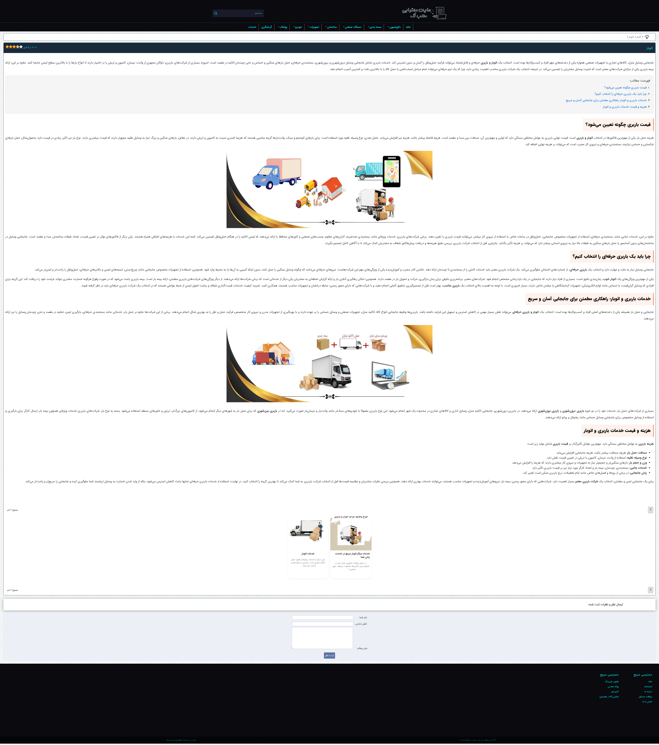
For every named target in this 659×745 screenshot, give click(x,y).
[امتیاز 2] (8, 46)
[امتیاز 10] (22, 46)
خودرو (298, 27)
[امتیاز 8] (18, 46)
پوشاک (283, 27)
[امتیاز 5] (13, 46)
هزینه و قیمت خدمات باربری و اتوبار (625, 107)
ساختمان (332, 27)
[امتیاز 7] (17, 46)
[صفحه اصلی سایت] (424, 13)
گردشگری (266, 27)
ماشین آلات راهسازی (609, 696)
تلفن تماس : (360, 624)
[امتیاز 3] (10, 46)
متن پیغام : (361, 648)
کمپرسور (615, 691)
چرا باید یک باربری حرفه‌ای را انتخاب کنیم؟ (621, 94)
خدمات (252, 27)
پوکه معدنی (613, 686)
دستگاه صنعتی (353, 27)
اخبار (638, 37)
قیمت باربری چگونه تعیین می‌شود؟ (625, 87)
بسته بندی (375, 27)
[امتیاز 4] (11, 46)
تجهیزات (314, 27)
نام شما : (362, 618)
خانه (408, 27)
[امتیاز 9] (20, 46)
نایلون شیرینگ (612, 681)
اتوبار (631, 37)
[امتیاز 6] (15, 46)
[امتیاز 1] (6, 46)
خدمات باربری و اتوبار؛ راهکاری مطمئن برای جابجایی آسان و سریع (606, 100)
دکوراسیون (395, 27)
